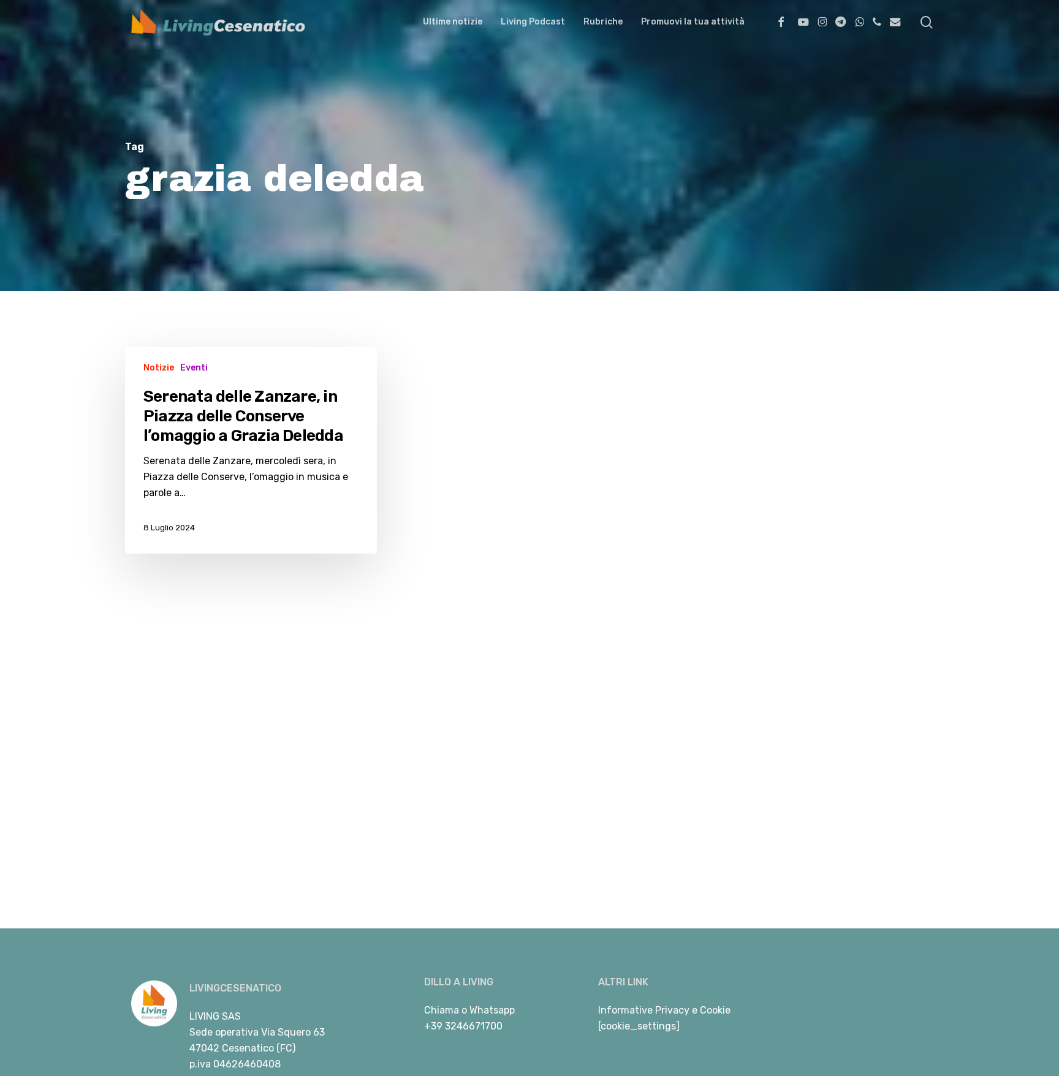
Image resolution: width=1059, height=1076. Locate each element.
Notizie (158, 368)
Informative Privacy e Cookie (664, 1010)
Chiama (441, 1010)
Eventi (194, 368)
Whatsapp (492, 1010)
